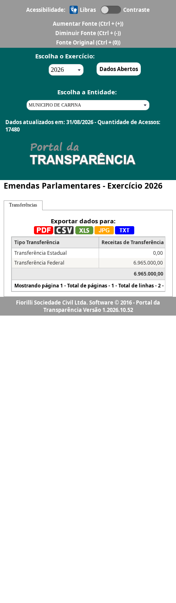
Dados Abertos (118, 69)
